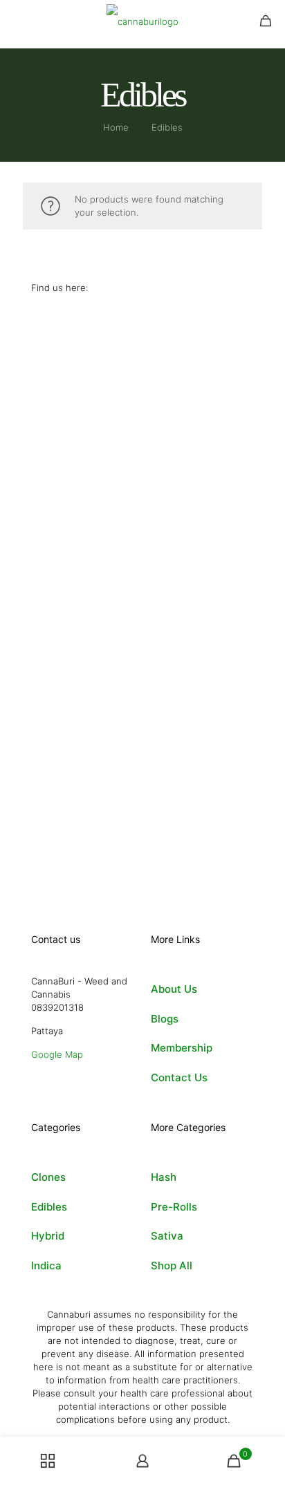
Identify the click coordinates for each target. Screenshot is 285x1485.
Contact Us (179, 1077)
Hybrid (47, 1235)
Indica (46, 1265)
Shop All (171, 1265)
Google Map (57, 1054)
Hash (163, 1177)
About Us (174, 989)
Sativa (167, 1235)
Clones (48, 1177)
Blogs (164, 1018)
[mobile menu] (18, 20)
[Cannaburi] (142, 20)
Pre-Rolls (174, 1206)
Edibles (49, 1206)
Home (116, 127)
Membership (181, 1047)
